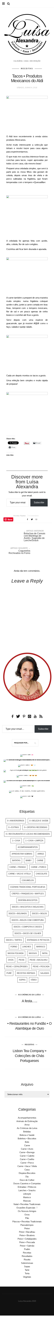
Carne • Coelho (27, 1159)
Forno (14, 947)
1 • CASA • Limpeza (34, 841)
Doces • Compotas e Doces (28, 927)
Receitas (27, 69)
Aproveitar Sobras (22, 854)
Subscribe (39, 502)
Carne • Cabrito (27, 1156)
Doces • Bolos (39, 913)
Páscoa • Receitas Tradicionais (27, 1221)
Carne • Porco (38, 867)
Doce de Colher (27, 1180)
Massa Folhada (16, 953)
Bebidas (27, 1131)
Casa (27, 1169)
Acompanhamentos (28, 847)
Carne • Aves (27, 1149)
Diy (27, 1176)
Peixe (21, 960)
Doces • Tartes (14, 940)
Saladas (44, 973)
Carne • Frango (18, 867)
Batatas (16, 860)
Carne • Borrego (27, 1152)
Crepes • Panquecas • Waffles (28, 894)
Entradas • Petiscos (27, 1187)
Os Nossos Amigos (27, 1211)
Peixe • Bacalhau (38, 960)
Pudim (27, 1249)
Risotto (27, 1259)
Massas (33, 953)
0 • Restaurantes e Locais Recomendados (28, 834)
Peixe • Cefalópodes (17, 966)
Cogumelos (28, 880)
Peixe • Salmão (27, 1245)
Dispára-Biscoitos (27, 900)
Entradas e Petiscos (38, 940)
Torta (27, 1273)
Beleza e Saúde (27, 1135)
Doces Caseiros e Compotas (27, 1183)
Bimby (29, 860)
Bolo (27, 1142)
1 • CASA (16, 841)
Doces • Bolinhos (18, 913)
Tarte (27, 1270)
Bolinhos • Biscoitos (27, 1138)
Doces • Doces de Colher (28, 933)
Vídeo (34, 980)
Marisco (40, 947)
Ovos (11, 960)
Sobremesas (27, 1263)
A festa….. (29, 1001)
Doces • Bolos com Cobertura (28, 920)
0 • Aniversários (15, 821)
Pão (27, 1218)
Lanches (26, 947)
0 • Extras (13, 827)
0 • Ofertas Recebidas (35, 827)
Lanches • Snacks (27, 1190)
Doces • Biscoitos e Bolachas (27, 907)
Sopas (22, 980)
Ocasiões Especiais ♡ (27, 1207)
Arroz (40, 854)
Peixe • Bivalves (27, 1235)
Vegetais (27, 1277)
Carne (40, 860)
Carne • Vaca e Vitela (19, 874)
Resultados (27, 1256)
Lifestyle (27, 1194)
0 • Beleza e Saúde (38, 821)
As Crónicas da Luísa (29, 995)
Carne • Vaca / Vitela (27, 1166)
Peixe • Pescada (41, 966)
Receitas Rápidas (19, 516)
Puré (9, 973)
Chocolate (41, 874)
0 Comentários (34, 516)
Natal (45, 953)
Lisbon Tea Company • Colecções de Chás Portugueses (29, 1056)
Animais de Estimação (27, 1121)
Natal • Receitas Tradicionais (27, 1204)
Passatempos (27, 1225)
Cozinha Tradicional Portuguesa (27, 887)
